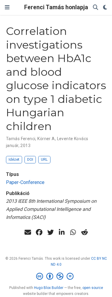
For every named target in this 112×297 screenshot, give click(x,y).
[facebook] (39, 232)
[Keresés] (95, 7)
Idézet (14, 159)
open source (92, 288)
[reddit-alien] (84, 232)
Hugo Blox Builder (48, 288)
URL (44, 159)
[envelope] (27, 232)
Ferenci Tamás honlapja (56, 7)
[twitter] (50, 232)
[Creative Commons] (56, 276)
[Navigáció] (7, 7)
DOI (30, 159)
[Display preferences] (105, 7)
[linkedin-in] (61, 232)
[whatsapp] (73, 232)
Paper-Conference (25, 182)
